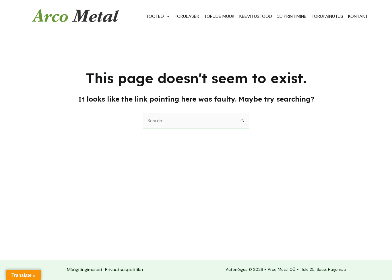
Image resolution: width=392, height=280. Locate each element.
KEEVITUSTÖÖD (255, 16)
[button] (167, 16)
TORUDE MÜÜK (219, 16)
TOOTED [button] (155, 16)
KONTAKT (358, 16)
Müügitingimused (84, 270)
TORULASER (186, 16)
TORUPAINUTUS (327, 16)
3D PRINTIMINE (291, 16)
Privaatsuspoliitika (124, 270)
